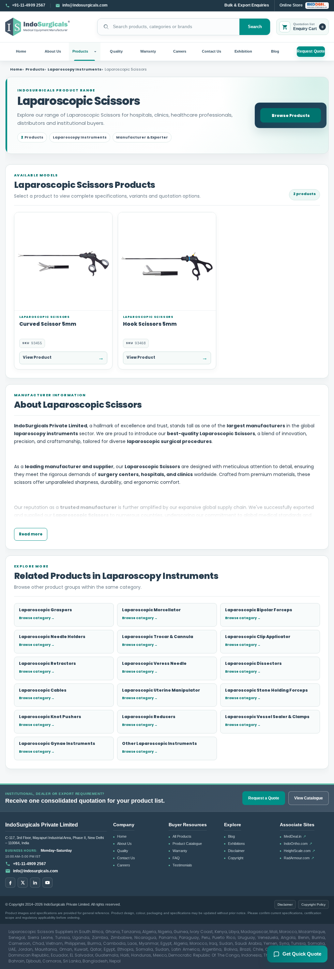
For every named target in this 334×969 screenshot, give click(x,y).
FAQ (176, 858)
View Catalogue (308, 798)
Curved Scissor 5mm (47, 323)
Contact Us (211, 51)
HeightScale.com (299, 851)
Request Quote (311, 51)
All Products (182, 836)
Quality (116, 51)
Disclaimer (236, 851)
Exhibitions (236, 844)
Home (21, 51)
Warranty (148, 51)
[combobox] (168, 27)
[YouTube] (47, 883)
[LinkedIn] (35, 883)
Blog (275, 51)
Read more (30, 534)
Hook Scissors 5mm (150, 323)
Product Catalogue (187, 844)
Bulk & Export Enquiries (246, 5)
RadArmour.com (299, 858)
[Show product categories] (96, 51)
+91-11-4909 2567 (29, 864)
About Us (53, 51)
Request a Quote (263, 798)
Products (80, 51)
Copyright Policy (313, 904)
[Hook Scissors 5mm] (167, 261)
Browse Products (291, 115)
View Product (63, 358)
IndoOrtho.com (298, 844)
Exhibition (243, 51)
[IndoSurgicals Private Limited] (37, 27)
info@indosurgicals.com (35, 871)
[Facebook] (10, 883)
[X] (23, 883)
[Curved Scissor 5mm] (63, 261)
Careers (179, 51)
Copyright (235, 858)
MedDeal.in (295, 836)
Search (255, 27)
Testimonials (182, 865)
